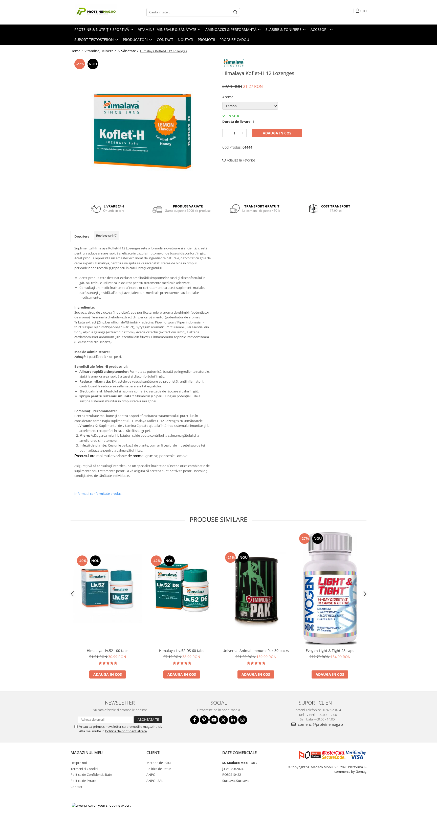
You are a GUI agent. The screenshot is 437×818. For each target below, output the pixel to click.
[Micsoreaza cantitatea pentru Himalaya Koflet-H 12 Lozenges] (226, 133)
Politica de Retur (158, 768)
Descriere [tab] (81, 236)
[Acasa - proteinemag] (96, 12)
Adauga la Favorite (240, 160)
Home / (77, 51)
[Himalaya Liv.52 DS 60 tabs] (181, 588)
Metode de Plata (158, 762)
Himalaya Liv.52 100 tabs (107, 650)
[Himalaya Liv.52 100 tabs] (107, 588)
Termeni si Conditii (84, 768)
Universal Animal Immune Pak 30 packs (256, 650)
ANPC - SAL (154, 780)
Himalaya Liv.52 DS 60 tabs (181, 650)
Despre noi (79, 762)
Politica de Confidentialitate (126, 731)
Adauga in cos (277, 133)
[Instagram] (242, 719)
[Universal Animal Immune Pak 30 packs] (255, 589)
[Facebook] (194, 719)
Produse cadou (234, 39)
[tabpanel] (143, 128)
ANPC (150, 774)
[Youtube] (213, 719)
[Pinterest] (204, 719)
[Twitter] (223, 719)
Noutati (185, 39)
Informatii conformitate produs (97, 493)
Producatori (136, 39)
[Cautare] (235, 12)
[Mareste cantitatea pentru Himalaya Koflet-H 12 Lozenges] (243, 133)
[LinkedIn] (233, 719)
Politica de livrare (83, 780)
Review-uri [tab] (106, 235)
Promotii (206, 39)
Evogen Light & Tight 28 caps (330, 650)
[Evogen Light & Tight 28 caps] (329, 589)
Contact (165, 39)
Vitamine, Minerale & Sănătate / (111, 51)
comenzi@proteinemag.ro (320, 724)
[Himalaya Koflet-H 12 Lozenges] (143, 128)
